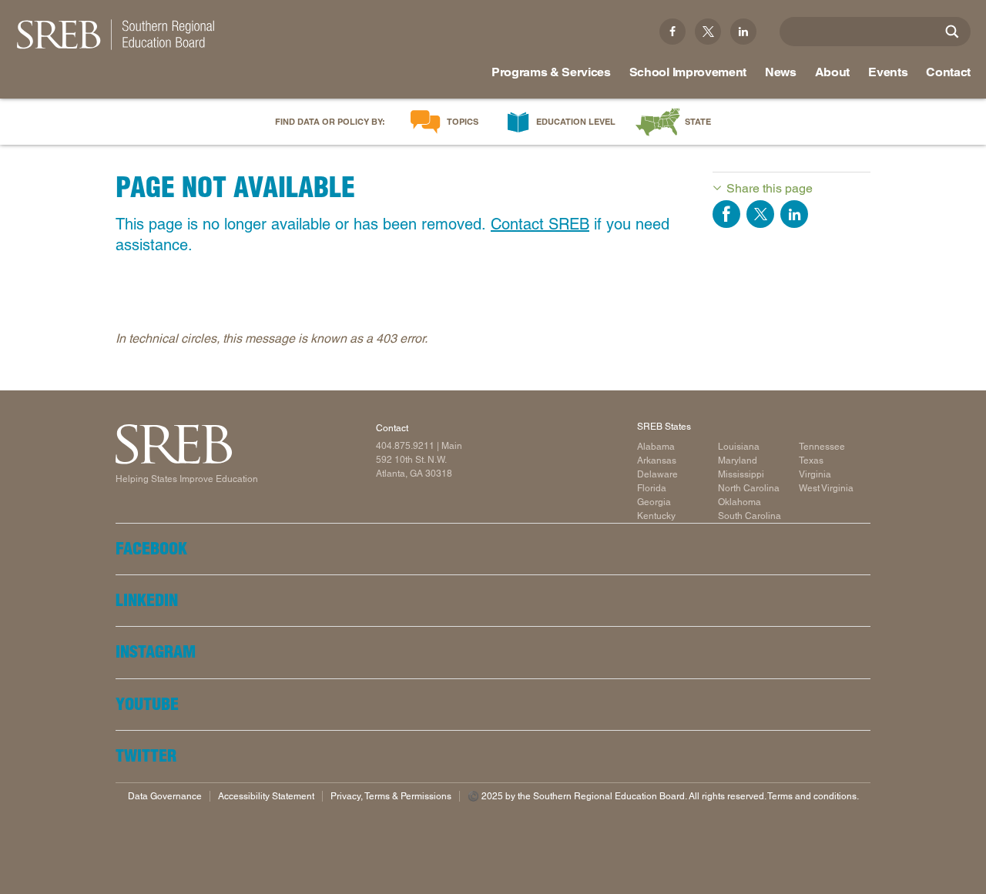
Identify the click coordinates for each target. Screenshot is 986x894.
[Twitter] (708, 31)
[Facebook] (672, 31)
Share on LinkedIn (794, 214)
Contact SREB (540, 224)
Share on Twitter (760, 214)
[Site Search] (952, 31)
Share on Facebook (726, 214)
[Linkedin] (743, 31)
